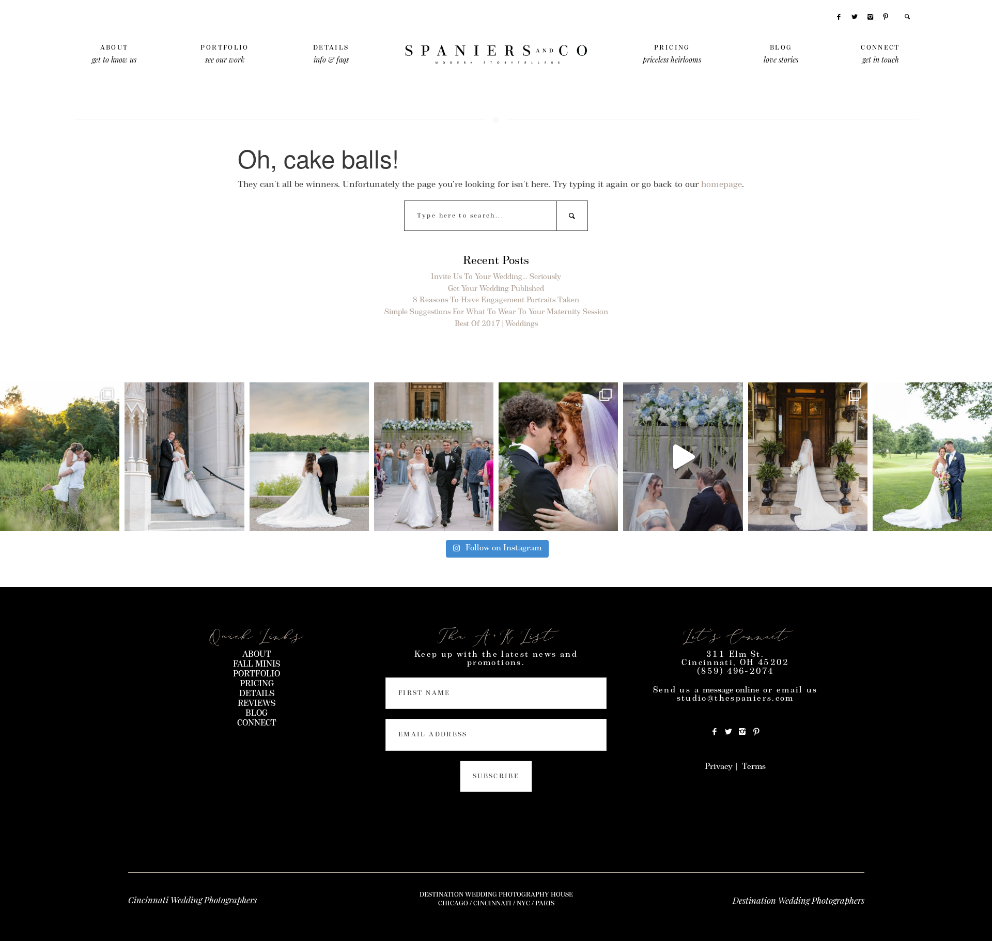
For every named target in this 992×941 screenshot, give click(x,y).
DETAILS (256, 694)
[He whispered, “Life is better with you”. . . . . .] (558, 457)
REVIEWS (256, 704)
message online (731, 690)
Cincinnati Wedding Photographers (192, 899)
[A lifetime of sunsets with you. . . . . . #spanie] (309, 457)
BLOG (256, 713)
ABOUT (256, 655)
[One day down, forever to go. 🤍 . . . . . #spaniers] (184, 457)
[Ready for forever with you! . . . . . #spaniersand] (59, 457)
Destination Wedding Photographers (798, 900)
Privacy (719, 767)
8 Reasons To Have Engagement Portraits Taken (496, 300)
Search (572, 215)
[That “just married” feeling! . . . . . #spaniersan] (433, 457)
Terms (754, 767)
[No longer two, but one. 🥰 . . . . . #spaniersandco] (932, 457)
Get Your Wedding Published (496, 289)
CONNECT (256, 723)
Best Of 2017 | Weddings (496, 324)
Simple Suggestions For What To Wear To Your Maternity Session (496, 312)
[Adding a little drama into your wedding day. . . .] (807, 457)
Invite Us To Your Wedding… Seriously (496, 277)
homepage (721, 185)
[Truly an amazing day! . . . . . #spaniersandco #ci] (682, 457)
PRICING (257, 684)
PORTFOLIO (256, 674)
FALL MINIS (256, 664)
